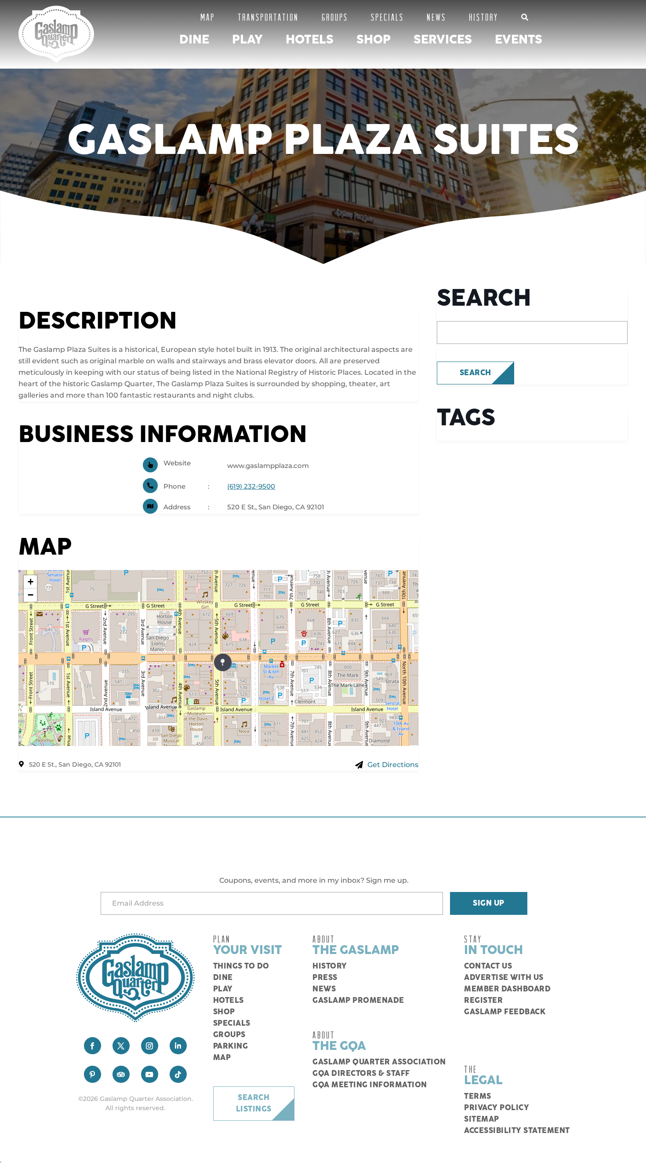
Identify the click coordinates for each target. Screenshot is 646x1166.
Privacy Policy (496, 1107)
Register (483, 1000)
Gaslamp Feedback (504, 1012)
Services (443, 40)
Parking (230, 1046)
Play (247, 40)
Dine (194, 40)
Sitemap (481, 1119)
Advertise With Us (504, 977)
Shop (373, 40)
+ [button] (30, 581)
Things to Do (241, 966)
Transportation (268, 16)
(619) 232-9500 (251, 486)
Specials (387, 16)
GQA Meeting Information (369, 1085)
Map (207, 16)
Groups (335, 16)
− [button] (30, 594)
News (436, 16)
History (483, 16)
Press (325, 977)
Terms (477, 1096)
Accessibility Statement (517, 1130)
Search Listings (254, 1103)
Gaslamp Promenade (358, 1000)
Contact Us (488, 966)
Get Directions (392, 764)
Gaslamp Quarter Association (379, 1062)
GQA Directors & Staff (361, 1073)
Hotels (310, 40)
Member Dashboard (507, 989)
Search (475, 372)
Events (518, 40)
